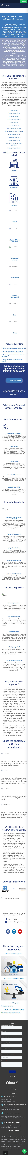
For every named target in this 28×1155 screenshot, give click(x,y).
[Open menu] (25, 5)
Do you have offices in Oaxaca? (13, 351)
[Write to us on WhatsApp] (24, 1151)
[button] (14, 348)
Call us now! (23, 1)
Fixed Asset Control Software (14, 131)
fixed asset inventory (14, 137)
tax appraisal (14, 110)
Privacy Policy (12, 1089)
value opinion (14, 122)
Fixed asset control (14, 134)
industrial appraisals (14, 148)
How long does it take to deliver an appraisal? (13, 355)
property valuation (14, 140)
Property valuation (14, 113)
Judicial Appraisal (14, 125)
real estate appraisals (14, 119)
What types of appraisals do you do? (14, 348)
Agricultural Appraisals (14, 128)
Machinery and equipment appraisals (14, 144)
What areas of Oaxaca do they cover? (12, 360)
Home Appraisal (14, 116)
